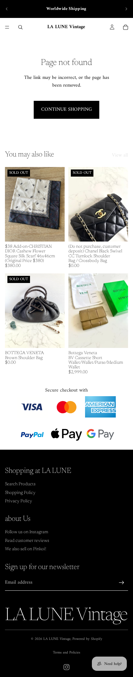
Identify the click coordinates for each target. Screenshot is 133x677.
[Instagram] (66, 667)
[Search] (20, 27)
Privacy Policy (18, 501)
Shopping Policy (20, 493)
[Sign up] (121, 582)
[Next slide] (126, 9)
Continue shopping (66, 109)
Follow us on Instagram (26, 532)
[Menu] (7, 27)
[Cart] (125, 27)
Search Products (20, 484)
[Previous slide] (7, 9)
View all (120, 156)
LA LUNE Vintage (57, 639)
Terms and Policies (66, 652)
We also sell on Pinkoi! (25, 549)
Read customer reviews (27, 541)
